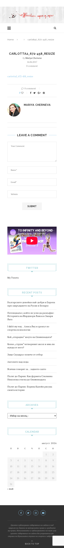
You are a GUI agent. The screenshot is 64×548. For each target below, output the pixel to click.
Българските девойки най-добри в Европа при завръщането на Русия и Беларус (31, 304)
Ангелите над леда (17, 361)
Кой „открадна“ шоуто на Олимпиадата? (29, 337)
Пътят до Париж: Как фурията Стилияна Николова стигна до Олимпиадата (29, 378)
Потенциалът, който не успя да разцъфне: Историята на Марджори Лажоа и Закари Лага (30, 316)
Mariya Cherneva (33, 58)
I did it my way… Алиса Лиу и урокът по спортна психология (28, 328)
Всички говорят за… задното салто (26, 369)
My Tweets (13, 277)
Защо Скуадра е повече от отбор (25, 354)
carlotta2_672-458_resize (20, 76)
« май (10, 488)
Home (10, 39)
